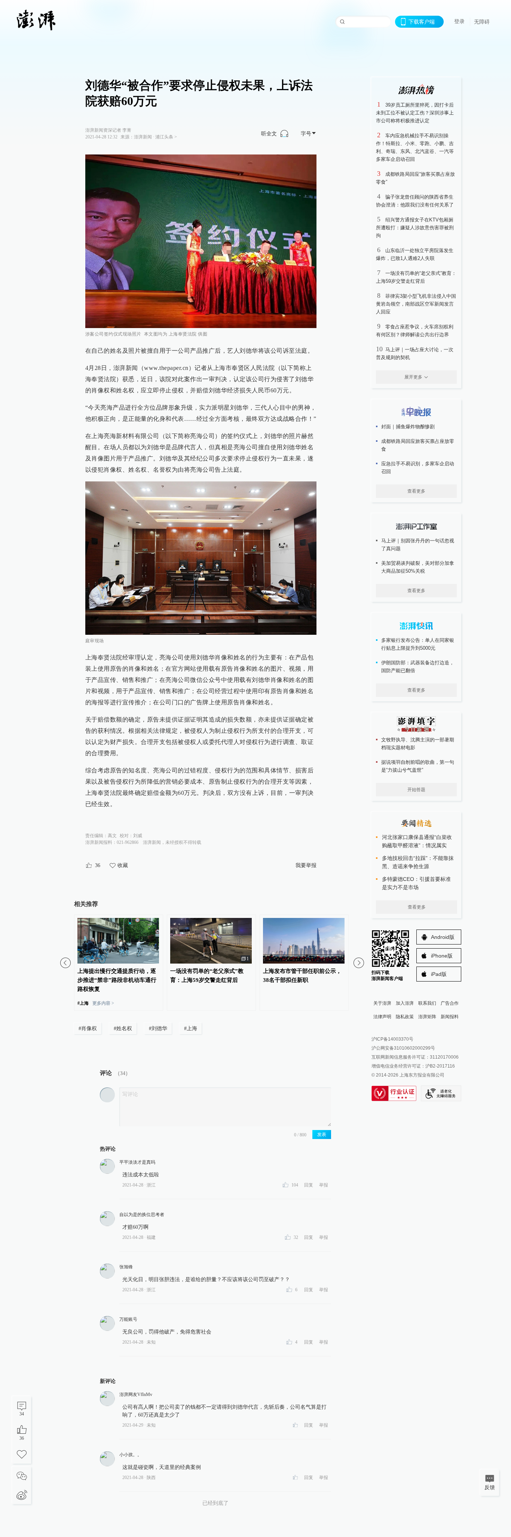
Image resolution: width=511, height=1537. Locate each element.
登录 (459, 21)
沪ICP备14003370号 (392, 1039)
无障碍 (482, 22)
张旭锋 (126, 1267)
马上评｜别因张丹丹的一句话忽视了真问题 (417, 544)
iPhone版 (442, 956)
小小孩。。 (130, 1454)
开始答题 (416, 789)
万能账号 (128, 1319)
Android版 (443, 937)
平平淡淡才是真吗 (137, 1162)
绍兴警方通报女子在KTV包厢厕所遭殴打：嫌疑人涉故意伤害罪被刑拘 (415, 227)
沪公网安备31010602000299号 (403, 1048)
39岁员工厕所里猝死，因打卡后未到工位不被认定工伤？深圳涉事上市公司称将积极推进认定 (415, 112)
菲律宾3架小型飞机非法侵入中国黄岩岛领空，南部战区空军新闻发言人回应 (416, 304)
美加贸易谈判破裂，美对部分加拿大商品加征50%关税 (417, 567)
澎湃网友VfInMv (135, 1394)
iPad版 (439, 974)
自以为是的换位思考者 (141, 1214)
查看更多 (416, 491)
